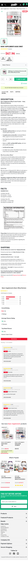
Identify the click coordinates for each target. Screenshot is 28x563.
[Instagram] (10, 553)
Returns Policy (4, 530)
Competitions (4, 529)
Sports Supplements (5, 8)
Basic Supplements (14, 424)
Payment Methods (5, 527)
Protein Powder (13, 8)
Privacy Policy (3, 535)
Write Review (14, 339)
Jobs (2, 533)
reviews (10, 49)
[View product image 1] (4, 41)
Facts (11, 91)
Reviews (4, 93)
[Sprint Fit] (14, 5)
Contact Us (3, 526)
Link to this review (7, 361)
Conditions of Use (5, 536)
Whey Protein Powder (21, 8)
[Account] (20, 5)
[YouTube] (18, 553)
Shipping (17, 91)
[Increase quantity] (10, 79)
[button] (2, 5)
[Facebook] (14, 553)
